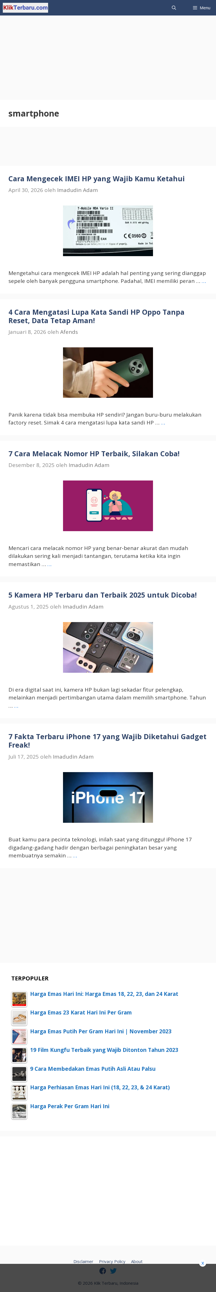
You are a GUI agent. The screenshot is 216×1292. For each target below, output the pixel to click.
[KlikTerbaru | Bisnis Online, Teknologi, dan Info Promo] (25, 7)
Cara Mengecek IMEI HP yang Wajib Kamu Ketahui (96, 178)
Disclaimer (83, 1261)
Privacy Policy (112, 1261)
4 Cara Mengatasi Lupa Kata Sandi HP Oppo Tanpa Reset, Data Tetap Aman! (96, 316)
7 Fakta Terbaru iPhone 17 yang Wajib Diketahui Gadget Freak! (107, 741)
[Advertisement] (108, 54)
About (137, 1261)
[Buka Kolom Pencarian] (173, 7)
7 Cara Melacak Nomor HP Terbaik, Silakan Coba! (93, 453)
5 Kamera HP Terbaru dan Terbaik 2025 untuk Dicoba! (102, 595)
